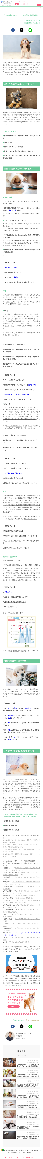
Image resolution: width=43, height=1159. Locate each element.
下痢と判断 (32, 385)
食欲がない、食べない (12, 267)
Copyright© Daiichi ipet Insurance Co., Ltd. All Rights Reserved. (21, 1157)
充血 (15, 708)
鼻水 (9, 723)
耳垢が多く (11, 715)
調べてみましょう (15, 335)
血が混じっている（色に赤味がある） (17, 394)
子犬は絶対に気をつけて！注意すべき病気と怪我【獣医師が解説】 (28, 1117)
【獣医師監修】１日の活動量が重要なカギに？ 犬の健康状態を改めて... (28, 1066)
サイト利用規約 (12, 1153)
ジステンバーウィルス (25, 781)
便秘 (7, 326)
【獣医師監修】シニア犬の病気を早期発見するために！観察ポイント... (28, 1076)
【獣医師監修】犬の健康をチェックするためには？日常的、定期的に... (28, 1097)
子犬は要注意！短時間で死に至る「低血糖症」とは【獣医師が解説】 (28, 1107)
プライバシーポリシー (33, 1150)
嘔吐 (10, 210)
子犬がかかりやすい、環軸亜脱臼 (25, 896)
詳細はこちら (20, 1038)
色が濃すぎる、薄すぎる (13, 473)
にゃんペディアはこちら (26, 1153)
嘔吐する (17, 277)
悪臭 (9, 718)
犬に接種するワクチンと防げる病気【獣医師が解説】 (28, 1127)
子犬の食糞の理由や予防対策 (19, 942)
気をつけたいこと (20, 1020)
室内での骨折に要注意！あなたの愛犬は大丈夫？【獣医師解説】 (28, 1137)
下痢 (14, 210)
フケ (15, 737)
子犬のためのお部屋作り (24, 898)
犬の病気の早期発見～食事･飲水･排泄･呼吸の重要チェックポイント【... (28, 1086)
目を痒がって (29, 708)
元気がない (8, 592)
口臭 (9, 730)
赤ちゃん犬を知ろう (33, 1020)
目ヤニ (10, 708)
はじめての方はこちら (10, 1150)
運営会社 (21, 1150)
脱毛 (9, 739)
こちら (5, 985)
